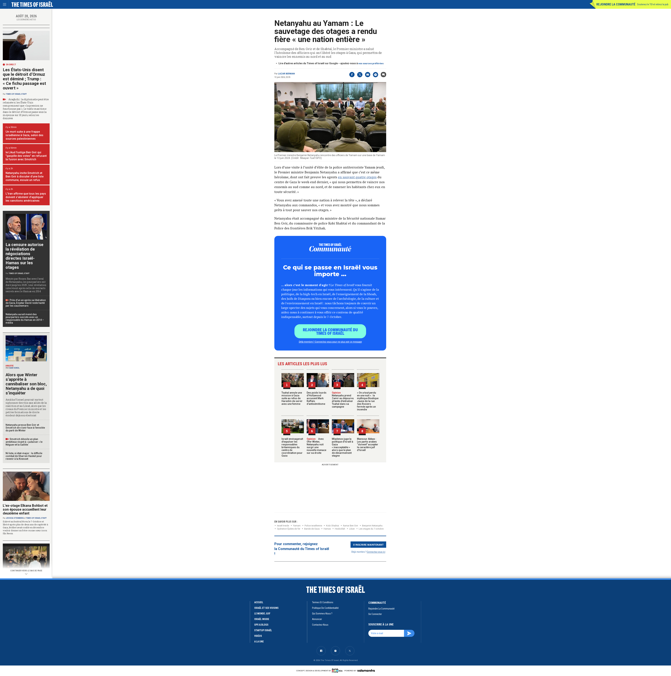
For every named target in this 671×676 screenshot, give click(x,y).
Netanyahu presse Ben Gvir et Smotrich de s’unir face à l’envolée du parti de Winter (25, 427)
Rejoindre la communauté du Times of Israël (330, 331)
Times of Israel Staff (16, 94)
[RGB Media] (338, 671)
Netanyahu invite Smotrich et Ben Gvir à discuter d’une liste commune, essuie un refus (25, 176)
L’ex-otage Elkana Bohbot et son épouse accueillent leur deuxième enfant (25, 509)
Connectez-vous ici (376, 551)
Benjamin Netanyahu (372, 525)
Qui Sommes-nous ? (322, 613)
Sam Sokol (14, 368)
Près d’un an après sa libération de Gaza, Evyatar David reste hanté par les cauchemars (26, 303)
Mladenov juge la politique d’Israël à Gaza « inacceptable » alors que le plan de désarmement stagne (342, 447)
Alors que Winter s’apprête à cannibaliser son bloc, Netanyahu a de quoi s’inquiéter (26, 383)
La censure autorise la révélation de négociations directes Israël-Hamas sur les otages (24, 256)
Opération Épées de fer (288, 528)
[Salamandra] (366, 670)
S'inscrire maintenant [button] (368, 544)
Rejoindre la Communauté (615, 4)
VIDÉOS (258, 636)
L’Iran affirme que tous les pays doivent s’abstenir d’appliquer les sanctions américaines (26, 197)
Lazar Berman (286, 73)
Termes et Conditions (322, 602)
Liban (352, 528)
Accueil (258, 602)
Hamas (327, 528)
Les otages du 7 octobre (371, 528)
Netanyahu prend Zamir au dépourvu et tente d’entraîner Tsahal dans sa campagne (343, 399)
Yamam (297, 525)
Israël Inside (283, 525)
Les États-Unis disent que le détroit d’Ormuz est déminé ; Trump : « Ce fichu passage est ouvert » (24, 78)
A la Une (259, 641)
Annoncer (317, 619)
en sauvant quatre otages (357, 177)
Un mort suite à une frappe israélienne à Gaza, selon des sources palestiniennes (24, 135)
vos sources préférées (371, 63)
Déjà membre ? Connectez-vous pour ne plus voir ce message (330, 341)
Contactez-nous (320, 624)
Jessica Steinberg (15, 518)
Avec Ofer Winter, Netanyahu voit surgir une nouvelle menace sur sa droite (316, 445)
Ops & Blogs (261, 624)
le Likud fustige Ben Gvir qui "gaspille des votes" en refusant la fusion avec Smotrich (26, 156)
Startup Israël (263, 630)
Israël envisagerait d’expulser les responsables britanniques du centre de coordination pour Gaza (292, 447)
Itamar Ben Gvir (350, 525)
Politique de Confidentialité (325, 608)
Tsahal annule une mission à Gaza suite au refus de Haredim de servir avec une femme (292, 398)
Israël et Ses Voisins (266, 608)
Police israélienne (313, 525)
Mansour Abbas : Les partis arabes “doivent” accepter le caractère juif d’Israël (367, 444)
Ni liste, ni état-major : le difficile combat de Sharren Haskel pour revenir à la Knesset (24, 456)
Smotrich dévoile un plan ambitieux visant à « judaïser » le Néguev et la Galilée (24, 442)
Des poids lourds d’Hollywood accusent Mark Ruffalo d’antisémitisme (316, 398)
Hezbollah (340, 528)
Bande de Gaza (312, 528)
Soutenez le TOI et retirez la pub (652, 4)
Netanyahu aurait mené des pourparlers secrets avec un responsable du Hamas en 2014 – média (25, 318)
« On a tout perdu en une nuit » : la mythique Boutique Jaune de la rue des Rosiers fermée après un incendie (367, 401)
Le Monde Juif (262, 613)
